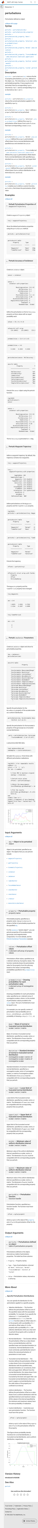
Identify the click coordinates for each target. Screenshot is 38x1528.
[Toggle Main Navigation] (35, 2)
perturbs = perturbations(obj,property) (19, 32)
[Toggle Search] (31, 2)
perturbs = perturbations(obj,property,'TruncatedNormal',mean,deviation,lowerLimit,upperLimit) (21, 54)
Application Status (22, 1509)
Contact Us (8, 1512)
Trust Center (8, 1506)
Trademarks (18, 1506)
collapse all (8, 199)
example (8, 94)
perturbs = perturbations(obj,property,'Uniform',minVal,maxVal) (21, 61)
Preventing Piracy (10, 1509)
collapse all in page (11, 23)
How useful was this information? (21, 1491)
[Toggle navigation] (9, 7)
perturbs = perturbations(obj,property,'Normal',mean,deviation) (21, 48)
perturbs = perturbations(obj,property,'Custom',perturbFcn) (21, 68)
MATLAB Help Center (15, 2)
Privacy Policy (27, 1506)
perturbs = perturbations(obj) (15, 30)
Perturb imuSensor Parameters (17, 939)
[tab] (21, 206)
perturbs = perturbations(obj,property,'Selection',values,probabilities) (21, 41)
